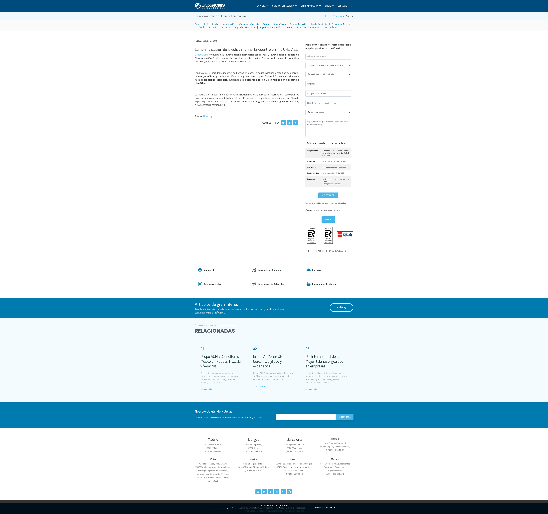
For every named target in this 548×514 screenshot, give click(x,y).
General (199, 24)
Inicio (327, 16)
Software (316, 270)
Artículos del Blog (212, 284)
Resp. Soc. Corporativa (308, 27)
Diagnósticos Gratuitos (269, 270)
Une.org (207, 116)
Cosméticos (280, 24)
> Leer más (206, 389)
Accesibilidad (213, 24)
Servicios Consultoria (283, 5)
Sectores (225, 27)
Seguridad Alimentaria (244, 27)
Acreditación (229, 24)
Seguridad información (270, 27)
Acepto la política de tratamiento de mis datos (326, 203)
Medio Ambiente (319, 24)
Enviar (328, 219)
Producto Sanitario (208, 27)
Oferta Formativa (309, 5)
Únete (328, 5)
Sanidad (289, 27)
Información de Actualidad (271, 284)
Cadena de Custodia (249, 24)
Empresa (261, 5)
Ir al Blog (341, 307)
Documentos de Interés (324, 284)
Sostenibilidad (330, 27)
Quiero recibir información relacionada (323, 210)
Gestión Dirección (298, 24)
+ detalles (328, 195)
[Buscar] (352, 6)
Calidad (266, 24)
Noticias (338, 16)
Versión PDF (210, 270)
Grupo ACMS (202, 54)
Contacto (342, 5)
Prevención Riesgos (341, 24)
